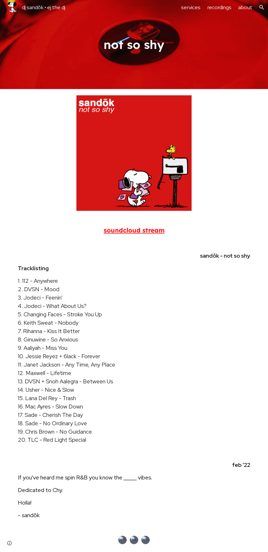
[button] (261, 7)
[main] (134, 44)
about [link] (245, 7)
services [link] (190, 7)
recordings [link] (219, 7)
